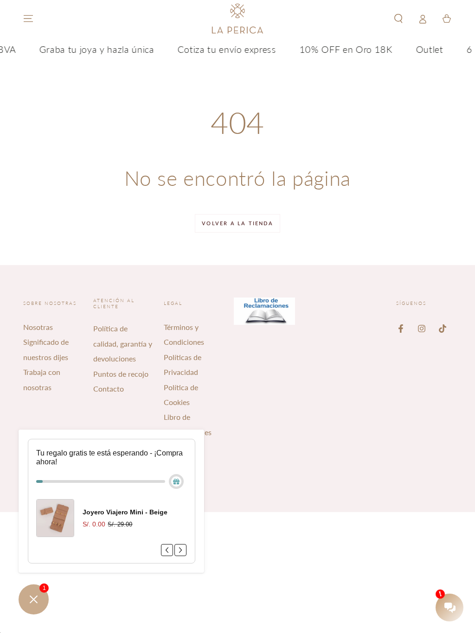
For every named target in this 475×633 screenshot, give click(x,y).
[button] (398, 18)
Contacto (108, 388)
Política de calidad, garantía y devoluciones (122, 343)
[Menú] (28, 18)
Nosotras (38, 327)
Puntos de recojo (120, 373)
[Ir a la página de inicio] (237, 18)
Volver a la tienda (237, 223)
